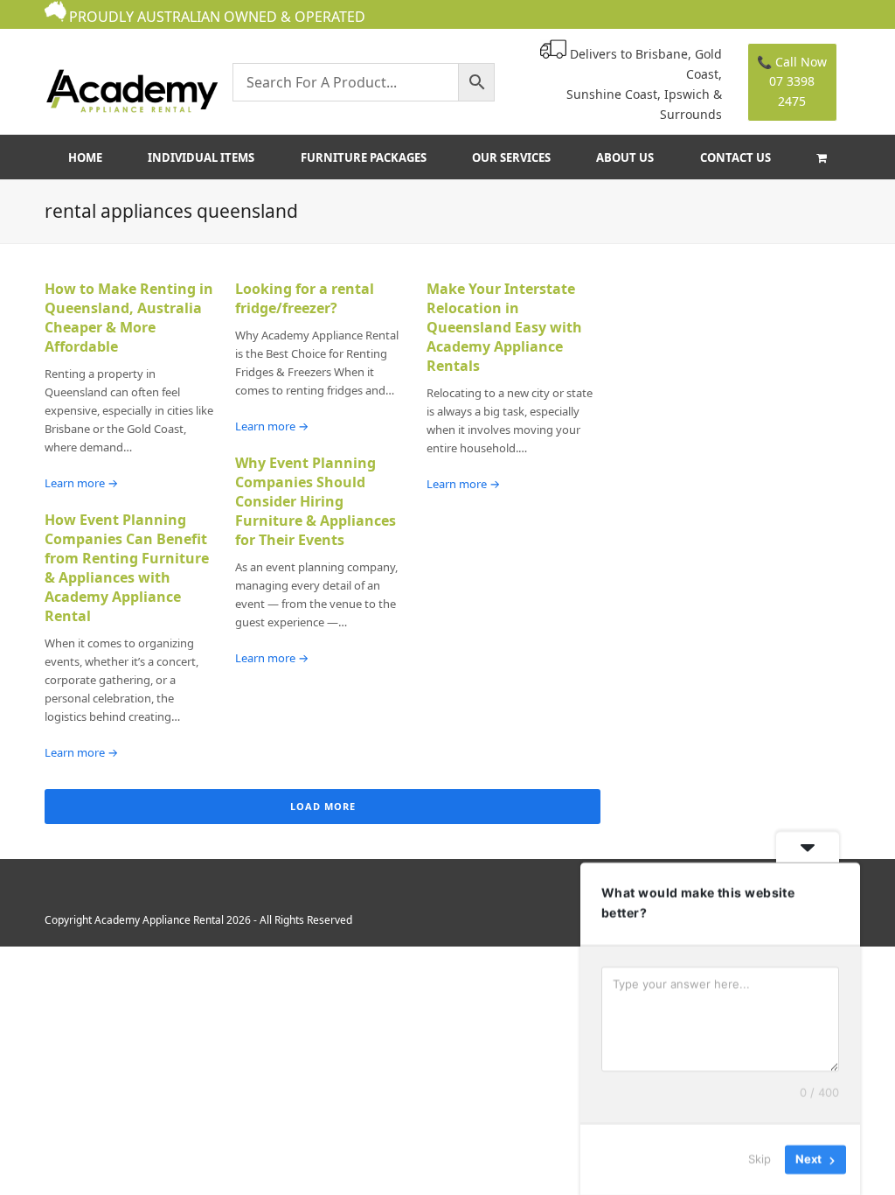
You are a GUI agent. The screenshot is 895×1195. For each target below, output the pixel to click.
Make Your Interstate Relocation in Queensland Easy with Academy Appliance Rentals (504, 327)
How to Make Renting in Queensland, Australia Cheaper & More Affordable (129, 317)
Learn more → (81, 483)
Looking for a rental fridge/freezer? (304, 298)
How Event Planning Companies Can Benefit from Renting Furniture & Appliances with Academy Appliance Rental (127, 567)
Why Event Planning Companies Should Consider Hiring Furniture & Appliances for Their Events (315, 501)
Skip (759, 1159)
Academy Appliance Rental (159, 919)
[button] (821, 157)
